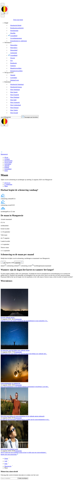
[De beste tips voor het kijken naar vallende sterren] (14, 349)
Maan (6, 186)
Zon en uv (7, 183)
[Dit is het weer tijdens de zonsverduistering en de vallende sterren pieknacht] (14, 414)
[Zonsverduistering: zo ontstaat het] (14, 381)
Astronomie (18, 319)
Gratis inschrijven (23, 478)
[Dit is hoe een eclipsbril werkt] (14, 447)
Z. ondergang (8, 184)
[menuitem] (39, 32)
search (2, 117)
